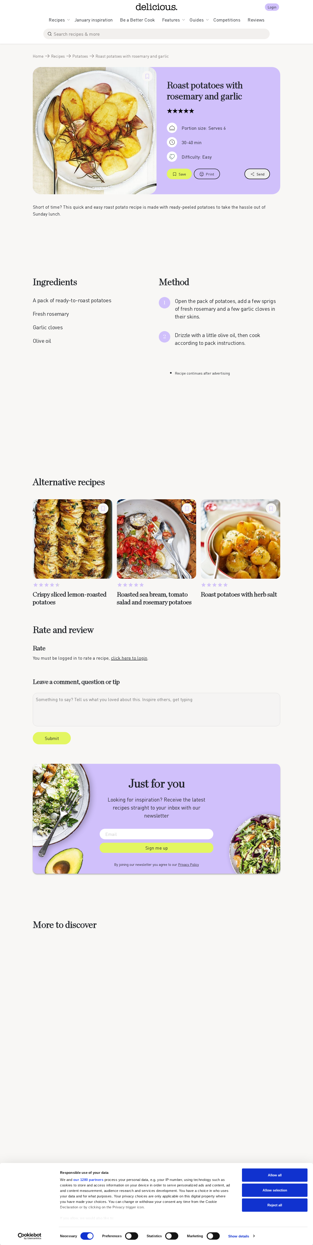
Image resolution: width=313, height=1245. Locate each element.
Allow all (275, 1175)
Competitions (226, 20)
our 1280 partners (88, 1180)
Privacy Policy (188, 864)
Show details (238, 1236)
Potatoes (80, 56)
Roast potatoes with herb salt (239, 594)
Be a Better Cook (137, 20)
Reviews (256, 20)
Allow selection (275, 1190)
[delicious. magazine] (156, 6)
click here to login (129, 658)
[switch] (131, 1236)
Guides (196, 20)
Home (38, 56)
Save (182, 174)
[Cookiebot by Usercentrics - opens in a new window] (30, 1236)
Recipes (57, 20)
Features (171, 20)
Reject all (274, 1205)
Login (272, 7)
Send (260, 174)
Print (210, 174)
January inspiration (93, 20)
